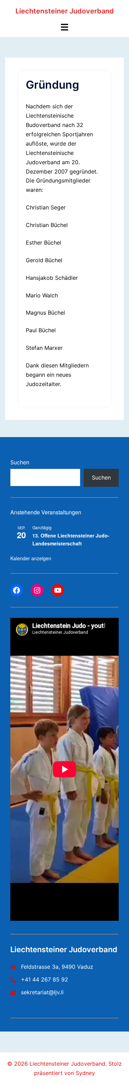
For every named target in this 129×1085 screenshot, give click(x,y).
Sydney (85, 1072)
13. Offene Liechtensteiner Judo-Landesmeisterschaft (70, 539)
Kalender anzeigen (30, 558)
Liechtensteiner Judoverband (64, 11)
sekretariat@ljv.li (42, 992)
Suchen (19, 462)
